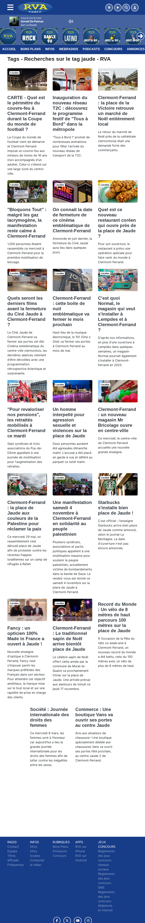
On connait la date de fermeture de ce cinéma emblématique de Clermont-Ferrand (72, 220)
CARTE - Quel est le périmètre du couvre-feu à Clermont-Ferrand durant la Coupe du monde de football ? (26, 113)
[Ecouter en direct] (118, 7)
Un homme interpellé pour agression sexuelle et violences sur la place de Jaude (70, 422)
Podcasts (91, 49)
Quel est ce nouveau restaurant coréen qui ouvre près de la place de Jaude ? (117, 223)
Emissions (60, 851)
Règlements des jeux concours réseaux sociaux (106, 860)
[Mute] (71, 21)
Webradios (68, 49)
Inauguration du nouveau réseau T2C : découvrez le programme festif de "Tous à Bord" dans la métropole (70, 113)
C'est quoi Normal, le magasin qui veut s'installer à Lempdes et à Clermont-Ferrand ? (117, 313)
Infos (50, 49)
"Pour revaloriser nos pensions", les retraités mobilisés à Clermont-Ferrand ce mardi (26, 422)
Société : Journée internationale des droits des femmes (49, 717)
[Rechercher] (126, 7)
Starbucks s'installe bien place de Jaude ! (115, 508)
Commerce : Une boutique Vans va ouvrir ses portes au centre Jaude (94, 717)
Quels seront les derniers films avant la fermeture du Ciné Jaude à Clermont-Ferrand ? (26, 311)
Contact (13, 846)
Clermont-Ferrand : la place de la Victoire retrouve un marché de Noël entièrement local (117, 111)
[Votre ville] (109, 7)
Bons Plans (31, 49)
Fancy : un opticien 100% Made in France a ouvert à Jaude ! (25, 635)
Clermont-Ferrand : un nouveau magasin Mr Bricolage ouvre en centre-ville (117, 420)
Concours (113, 49)
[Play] (5, 33)
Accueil (9, 49)
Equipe (12, 851)
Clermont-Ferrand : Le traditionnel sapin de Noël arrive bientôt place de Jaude (72, 638)
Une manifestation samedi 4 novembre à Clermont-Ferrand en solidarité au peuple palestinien (72, 518)
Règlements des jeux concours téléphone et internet (106, 901)
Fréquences (15, 865)
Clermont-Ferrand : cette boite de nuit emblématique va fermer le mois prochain (72, 311)
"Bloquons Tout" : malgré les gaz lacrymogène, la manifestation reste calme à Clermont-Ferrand (26, 223)
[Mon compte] (135, 7)
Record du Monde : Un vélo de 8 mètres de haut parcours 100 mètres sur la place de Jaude (117, 617)
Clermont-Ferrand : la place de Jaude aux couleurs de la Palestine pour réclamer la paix (26, 515)
